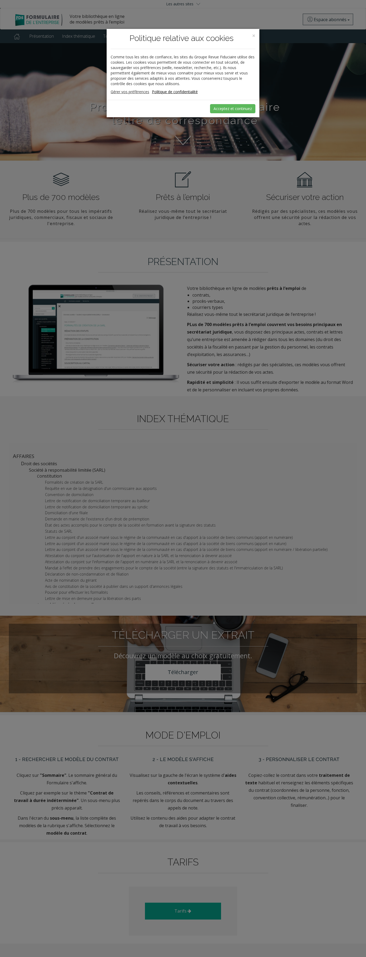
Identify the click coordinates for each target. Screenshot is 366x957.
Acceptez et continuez (233, 108)
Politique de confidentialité (175, 91)
